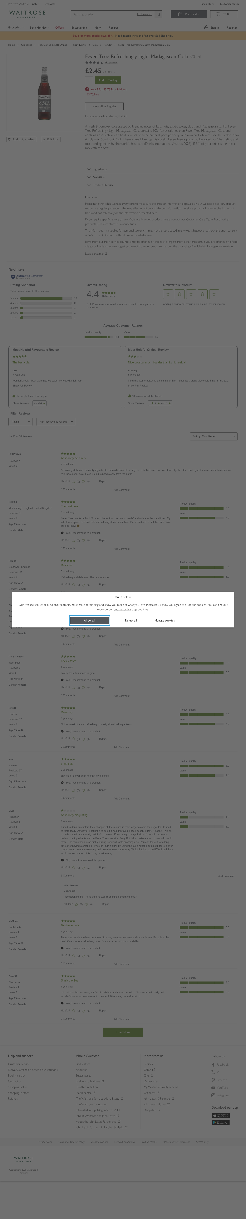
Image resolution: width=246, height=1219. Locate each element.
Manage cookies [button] (165, 620)
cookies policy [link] (122, 609)
